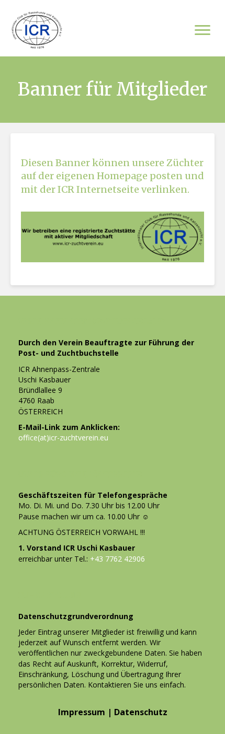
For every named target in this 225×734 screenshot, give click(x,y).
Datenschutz (140, 712)
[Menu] (202, 30)
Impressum (81, 712)
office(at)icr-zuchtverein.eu (63, 437)
